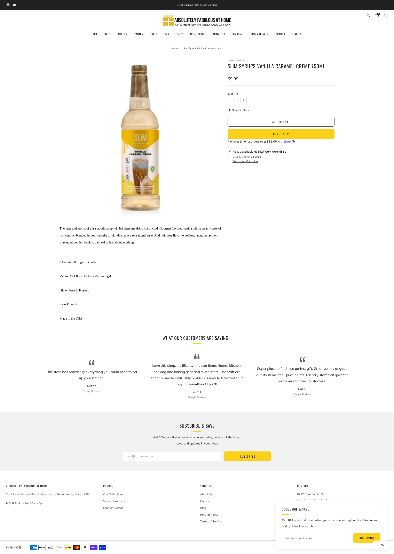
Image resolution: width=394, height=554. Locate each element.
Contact (205, 501)
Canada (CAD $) (13, 547)
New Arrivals (259, 34)
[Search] (386, 15)
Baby (180, 34)
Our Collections (113, 494)
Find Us (297, 34)
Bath (107, 34)
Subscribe (367, 538)
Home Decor (197, 34)
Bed (95, 34)
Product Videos (113, 508)
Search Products (114, 501)
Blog (203, 508)
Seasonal (238, 34)
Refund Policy (209, 514)
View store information (245, 161)
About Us (206, 494)
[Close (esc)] (381, 505)
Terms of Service (211, 521)
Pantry (139, 34)
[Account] (368, 15)
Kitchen (122, 34)
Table (154, 34)
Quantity (233, 93)
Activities (219, 34)
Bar (167, 34)
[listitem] (197, 5)
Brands (280, 34)
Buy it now (281, 134)
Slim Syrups (236, 60)
